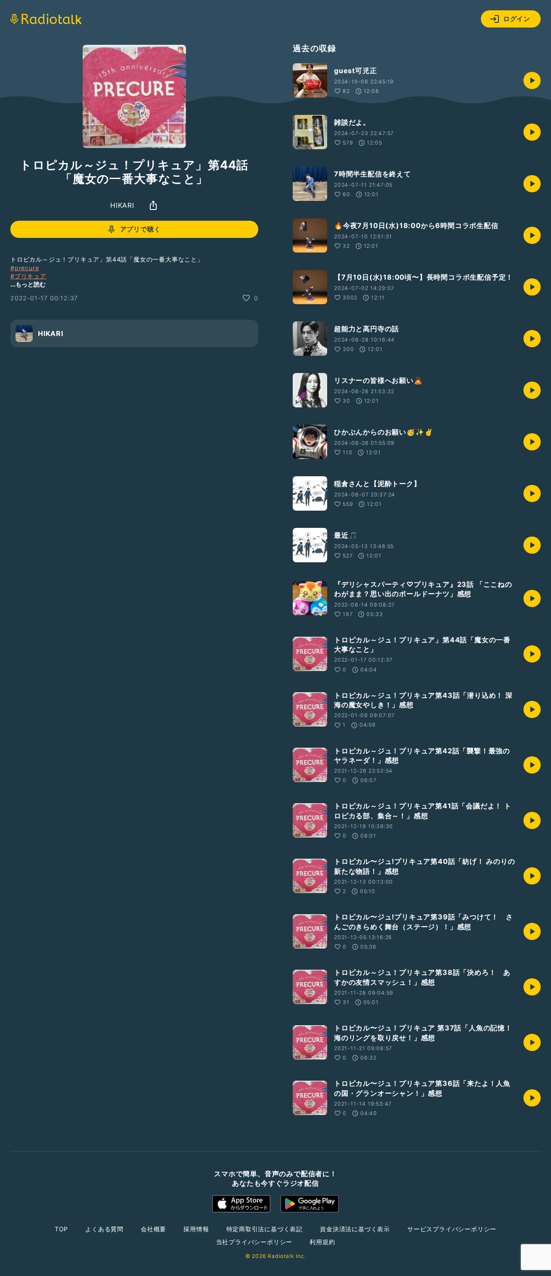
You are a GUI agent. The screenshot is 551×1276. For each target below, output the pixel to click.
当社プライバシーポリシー (254, 1241)
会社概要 (153, 1229)
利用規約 (322, 1241)
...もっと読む (28, 284)
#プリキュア (28, 276)
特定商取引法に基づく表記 (264, 1229)
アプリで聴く (140, 229)
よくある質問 (104, 1229)
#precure (24, 267)
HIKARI (122, 205)
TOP (61, 1229)
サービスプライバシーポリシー (451, 1229)
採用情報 (196, 1229)
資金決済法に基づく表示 (355, 1229)
